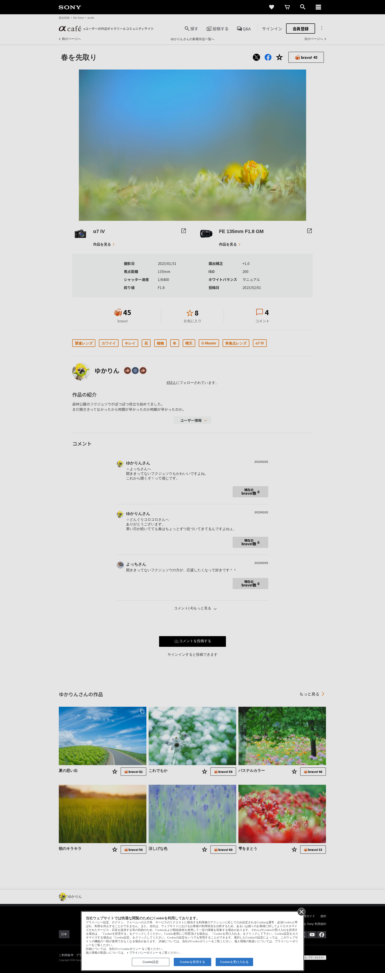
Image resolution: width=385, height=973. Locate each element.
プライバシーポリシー (143, 952)
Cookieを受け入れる (234, 962)
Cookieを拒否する (192, 962)
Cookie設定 (151, 962)
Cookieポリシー (131, 948)
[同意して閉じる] (301, 911)
